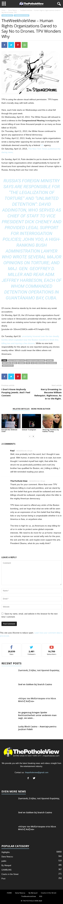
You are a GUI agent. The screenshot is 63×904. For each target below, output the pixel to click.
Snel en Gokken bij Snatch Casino (35, 684)
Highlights (5, 852)
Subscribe (51, 646)
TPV (28, 363)
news (14, 363)
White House (8, 366)
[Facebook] (29, 778)
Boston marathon (16, 360)
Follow (31, 646)
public (3, 861)
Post (3, 879)
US (42, 145)
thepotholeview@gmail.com (36, 772)
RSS (40, 896)
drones (50, 360)
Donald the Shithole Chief (9, 430)
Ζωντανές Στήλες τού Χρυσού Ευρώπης (38, 670)
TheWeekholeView (21, 15)
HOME (9, 893)
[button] (58, 4)
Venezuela (40, 363)
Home (3, 10)
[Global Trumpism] (31, 421)
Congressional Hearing (35, 360)
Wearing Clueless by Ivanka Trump (50, 430)
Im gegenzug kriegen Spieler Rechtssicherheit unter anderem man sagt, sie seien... (37, 715)
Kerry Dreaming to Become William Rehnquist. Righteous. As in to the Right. (48, 394)
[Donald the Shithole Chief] (11, 421)
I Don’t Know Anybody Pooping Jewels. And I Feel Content (15, 392)
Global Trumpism (29, 430)
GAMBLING (6, 870)
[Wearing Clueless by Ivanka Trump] (52, 421)
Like (11, 646)
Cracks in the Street (9, 874)
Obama (21, 363)
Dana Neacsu (12, 10)
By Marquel (6, 865)
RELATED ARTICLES (21, 409)
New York (6, 363)
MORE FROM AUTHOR (40, 409)
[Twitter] (34, 778)
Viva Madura (51, 363)
